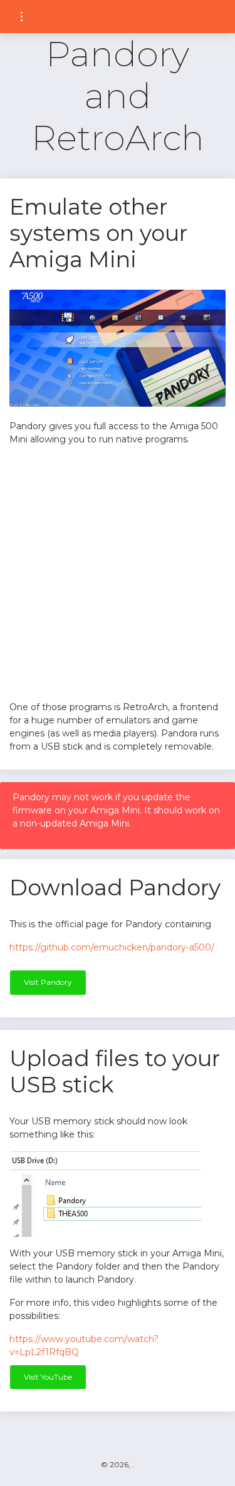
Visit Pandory (48, 982)
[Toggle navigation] (21, 16)
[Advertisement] (117, 573)
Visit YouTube (48, 1377)
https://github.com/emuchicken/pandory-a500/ (111, 947)
